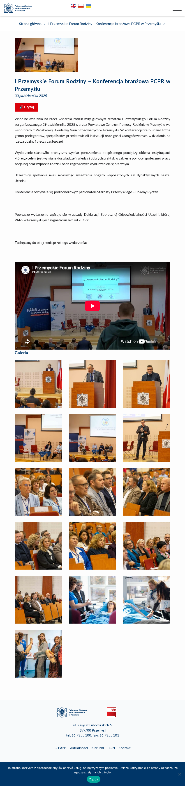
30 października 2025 (31, 95)
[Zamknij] (177, 8)
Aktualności (79, 748)
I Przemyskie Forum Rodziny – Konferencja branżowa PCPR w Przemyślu (92, 85)
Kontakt (124, 748)
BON (111, 748)
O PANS (61, 748)
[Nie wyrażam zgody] (179, 774)
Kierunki (97, 748)
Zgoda (93, 779)
